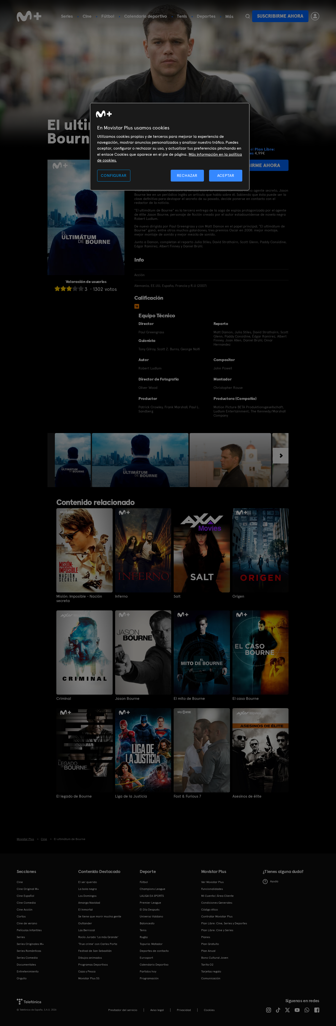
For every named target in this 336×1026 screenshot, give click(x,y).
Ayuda (274, 881)
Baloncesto (147, 923)
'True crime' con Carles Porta (97, 944)
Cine (87, 16)
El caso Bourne (245, 698)
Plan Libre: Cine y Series (217, 930)
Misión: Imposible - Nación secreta (79, 598)
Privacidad (184, 1010)
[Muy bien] (81, 288)
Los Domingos (87, 896)
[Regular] (69, 288)
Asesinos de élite (246, 796)
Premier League (150, 902)
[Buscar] (247, 16)
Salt (177, 596)
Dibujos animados (90, 957)
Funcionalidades (212, 889)
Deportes (206, 16)
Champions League (152, 889)
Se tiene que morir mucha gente (99, 916)
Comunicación (210, 978)
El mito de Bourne (189, 698)
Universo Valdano (151, 916)
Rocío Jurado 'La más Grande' (98, 937)
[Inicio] (29, 16)
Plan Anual (208, 951)
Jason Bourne (127, 698)
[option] (73, 460)
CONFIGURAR (113, 175)
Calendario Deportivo (154, 964)
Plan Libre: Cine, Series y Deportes (224, 923)
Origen (238, 596)
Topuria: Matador (151, 944)
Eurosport (146, 957)
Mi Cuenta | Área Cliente (217, 896)
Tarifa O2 (207, 964)
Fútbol (107, 16)
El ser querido (87, 882)
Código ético (209, 909)
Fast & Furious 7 (187, 796)
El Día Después (149, 909)
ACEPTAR (225, 175)
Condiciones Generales (216, 902)
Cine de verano (27, 923)
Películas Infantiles (29, 930)
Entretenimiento (28, 971)
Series (67, 16)
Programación (149, 978)
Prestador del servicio (122, 1010)
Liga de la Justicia (131, 796)
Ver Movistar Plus (212, 882)
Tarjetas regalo (211, 971)
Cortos (21, 916)
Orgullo (22, 978)
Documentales (26, 964)
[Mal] (63, 288)
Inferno (121, 596)
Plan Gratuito (210, 944)
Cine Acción (24, 909)
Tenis (182, 16)
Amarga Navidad (89, 902)
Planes (205, 937)
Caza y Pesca (86, 971)
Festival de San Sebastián (95, 951)
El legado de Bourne (74, 796)
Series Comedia (27, 957)
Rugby (144, 937)
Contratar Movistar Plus (216, 916)
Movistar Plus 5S (88, 978)
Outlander (85, 923)
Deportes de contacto (154, 951)
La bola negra (87, 889)
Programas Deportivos (93, 964)
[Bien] (75, 288)
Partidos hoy (148, 971)
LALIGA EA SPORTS (152, 896)
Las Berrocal (86, 930)
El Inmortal (85, 909)
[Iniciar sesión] (315, 16)
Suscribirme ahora (280, 16)
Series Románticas (29, 951)
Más (229, 16)
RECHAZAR (187, 175)
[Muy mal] (57, 288)
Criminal (63, 698)
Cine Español (25, 896)
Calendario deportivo (145, 16)
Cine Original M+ (28, 889)
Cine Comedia (26, 902)
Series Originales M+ (30, 944)
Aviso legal (157, 1010)
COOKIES (209, 1010)
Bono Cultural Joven (214, 957)
